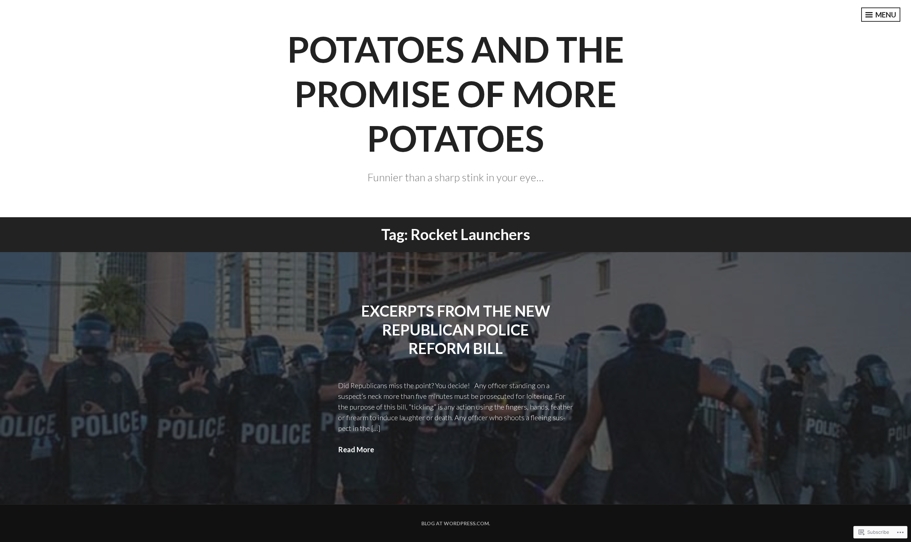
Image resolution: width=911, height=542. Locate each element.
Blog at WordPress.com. (455, 523)
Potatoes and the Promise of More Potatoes (455, 93)
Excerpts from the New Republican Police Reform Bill (455, 329)
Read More (356, 449)
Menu (885, 14)
